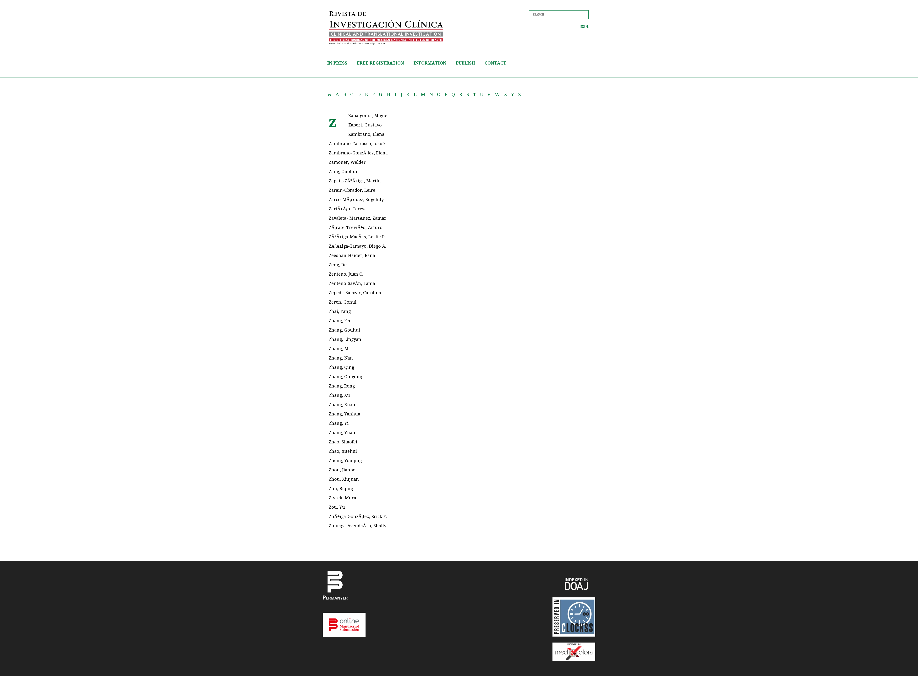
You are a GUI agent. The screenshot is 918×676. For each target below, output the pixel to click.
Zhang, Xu (339, 395)
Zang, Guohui (343, 171)
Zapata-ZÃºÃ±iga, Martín (355, 180)
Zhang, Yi (339, 423)
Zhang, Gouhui (344, 330)
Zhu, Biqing (341, 488)
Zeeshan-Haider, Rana (352, 255)
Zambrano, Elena (366, 134)
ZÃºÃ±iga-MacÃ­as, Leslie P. (357, 236)
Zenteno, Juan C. (346, 274)
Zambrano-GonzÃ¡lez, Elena (358, 152)
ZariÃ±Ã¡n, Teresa (348, 208)
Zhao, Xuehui (343, 451)
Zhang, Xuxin (343, 404)
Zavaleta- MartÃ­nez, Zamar (357, 218)
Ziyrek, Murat (343, 497)
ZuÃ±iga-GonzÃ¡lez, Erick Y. (358, 516)
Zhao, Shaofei (343, 441)
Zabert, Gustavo (365, 124)
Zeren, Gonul (342, 302)
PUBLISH (465, 63)
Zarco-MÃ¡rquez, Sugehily (356, 199)
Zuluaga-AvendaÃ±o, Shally (357, 525)
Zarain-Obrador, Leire (352, 190)
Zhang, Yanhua (344, 413)
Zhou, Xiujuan (344, 479)
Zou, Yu (337, 507)
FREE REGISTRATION (380, 63)
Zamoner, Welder (347, 162)
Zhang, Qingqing (346, 376)
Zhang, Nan (341, 357)
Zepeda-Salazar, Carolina (355, 292)
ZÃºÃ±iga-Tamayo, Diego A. (357, 246)
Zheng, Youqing (345, 460)
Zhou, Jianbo (342, 469)
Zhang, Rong (342, 385)
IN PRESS (337, 63)
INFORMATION (430, 63)
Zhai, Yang (340, 311)
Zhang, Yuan (342, 432)
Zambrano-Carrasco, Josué (357, 143)
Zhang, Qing (341, 367)
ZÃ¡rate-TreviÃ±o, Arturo (355, 227)
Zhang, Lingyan (345, 339)
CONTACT (495, 63)
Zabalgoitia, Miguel (368, 115)
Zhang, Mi (339, 348)
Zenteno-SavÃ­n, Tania (352, 283)
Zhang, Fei (339, 320)
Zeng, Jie (338, 264)
